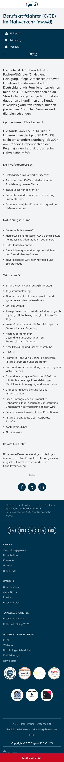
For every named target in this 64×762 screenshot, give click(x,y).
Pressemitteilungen (14, 618)
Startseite (11, 505)
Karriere (26, 505)
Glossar (7, 565)
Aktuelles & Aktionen (16, 612)
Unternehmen (11, 586)
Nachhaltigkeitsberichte (17, 650)
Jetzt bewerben (32, 757)
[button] (22, 487)
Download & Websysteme (18, 634)
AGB (15, 723)
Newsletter (9, 660)
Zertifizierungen (12, 655)
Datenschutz (44, 723)
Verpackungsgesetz (14, 550)
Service (7, 544)
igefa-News (10, 591)
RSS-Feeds (9, 570)
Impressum (27, 723)
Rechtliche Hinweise (18, 729)
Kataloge (8, 560)
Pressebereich (11, 602)
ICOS (6, 640)
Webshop (8, 645)
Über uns (8, 581)
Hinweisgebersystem (45, 729)
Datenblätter (10, 555)
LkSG (32, 735)
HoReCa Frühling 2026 (16, 624)
